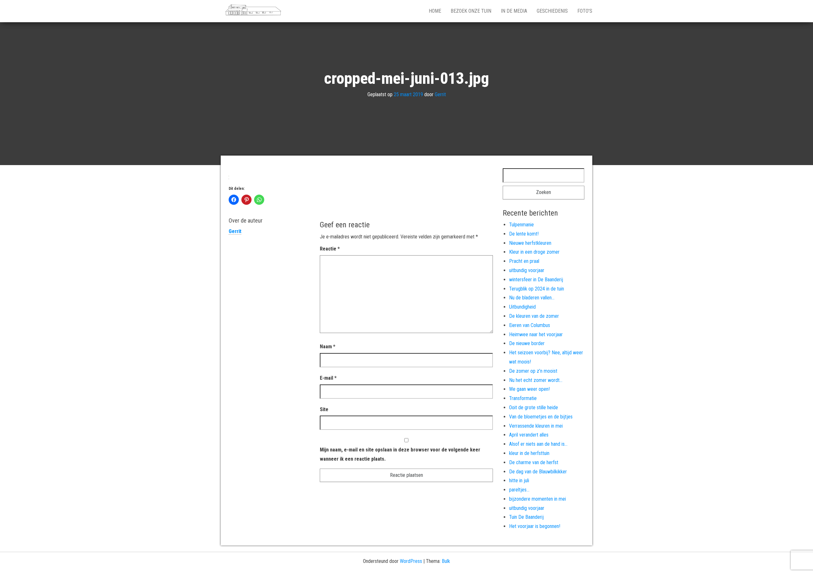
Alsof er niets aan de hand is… (538, 444)
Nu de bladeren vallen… (531, 298)
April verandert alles (528, 435)
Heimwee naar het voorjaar (536, 334)
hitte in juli (519, 480)
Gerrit (440, 94)
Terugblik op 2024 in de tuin (536, 289)
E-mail (328, 378)
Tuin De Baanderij (526, 517)
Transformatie (523, 398)
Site (324, 409)
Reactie (330, 249)
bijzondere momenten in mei (537, 499)
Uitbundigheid (522, 307)
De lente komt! (524, 234)
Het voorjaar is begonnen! (534, 526)
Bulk (446, 561)
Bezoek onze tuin (471, 11)
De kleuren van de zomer (534, 316)
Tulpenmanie (521, 225)
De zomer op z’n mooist (533, 371)
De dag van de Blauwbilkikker (538, 472)
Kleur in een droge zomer (534, 252)
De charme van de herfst (533, 462)
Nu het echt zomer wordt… (535, 380)
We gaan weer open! (529, 389)
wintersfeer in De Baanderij (536, 280)
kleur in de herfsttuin (529, 453)
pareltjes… (519, 490)
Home (435, 11)
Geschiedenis (552, 11)
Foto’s (584, 11)
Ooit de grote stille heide (533, 407)
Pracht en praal (524, 261)
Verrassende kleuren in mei (536, 426)
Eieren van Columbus (529, 325)
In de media (514, 11)
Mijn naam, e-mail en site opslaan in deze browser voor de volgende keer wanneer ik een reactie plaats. (400, 454)
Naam (327, 347)
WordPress (411, 561)
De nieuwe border (527, 343)
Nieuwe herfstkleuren (530, 243)
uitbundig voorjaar (526, 270)
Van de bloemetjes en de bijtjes (541, 417)
